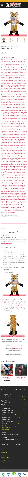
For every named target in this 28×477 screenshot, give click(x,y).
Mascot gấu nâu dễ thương (20, 378)
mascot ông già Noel (16, 147)
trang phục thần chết (17, 202)
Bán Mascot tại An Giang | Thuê (16, 61)
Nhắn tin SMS (24, 476)
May (25, 156)
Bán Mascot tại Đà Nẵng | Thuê (19, 66)
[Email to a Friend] (11, 216)
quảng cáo (12, 179)
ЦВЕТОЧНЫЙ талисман (6, 209)
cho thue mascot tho (20, 113)
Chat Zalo (8, 476)
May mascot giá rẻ (13, 46)
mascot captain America (15, 131)
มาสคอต (16, 210)
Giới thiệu (3, 449)
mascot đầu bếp (15, 136)
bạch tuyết (6, 61)
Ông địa (8, 172)
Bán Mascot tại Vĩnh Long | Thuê (15, 77)
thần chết (17, 190)
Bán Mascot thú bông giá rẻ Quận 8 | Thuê (10, 99)
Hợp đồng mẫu (4, 452)
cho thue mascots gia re (6, 115)
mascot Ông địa (8, 147)
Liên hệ (2, 462)
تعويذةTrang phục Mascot (19, 209)
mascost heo (23, 126)
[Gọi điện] (14, 474)
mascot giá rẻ (7, 139)
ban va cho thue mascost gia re (8, 107)
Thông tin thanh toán (5, 455)
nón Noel (20, 171)
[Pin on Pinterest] (14, 216)
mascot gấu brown (7, 137)
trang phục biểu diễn (11, 194)
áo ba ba (17, 59)
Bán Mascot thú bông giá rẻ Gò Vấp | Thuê (13, 82)
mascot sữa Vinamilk (5, 153)
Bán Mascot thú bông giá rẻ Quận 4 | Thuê (10, 94)
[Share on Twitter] (8, 216)
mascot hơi (6, 142)
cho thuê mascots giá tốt (18, 115)
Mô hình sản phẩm (10, 164)
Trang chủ (4, 46)
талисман (18, 207)
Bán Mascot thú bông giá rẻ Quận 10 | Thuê (13, 88)
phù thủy (19, 175)
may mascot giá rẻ (11, 158)
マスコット (23, 210)
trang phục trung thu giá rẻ (20, 206)
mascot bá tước (7, 129)
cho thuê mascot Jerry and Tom (8, 113)
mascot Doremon (8, 136)
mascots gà (21, 156)
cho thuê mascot (22, 112)
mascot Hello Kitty (14, 139)
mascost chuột (16, 126)
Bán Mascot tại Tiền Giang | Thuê (11, 75)
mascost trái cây (5, 128)
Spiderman (3, 190)
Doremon (3, 118)
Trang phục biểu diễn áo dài (10, 196)
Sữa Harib (12, 190)
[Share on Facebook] (5, 216)
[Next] (24, 23)
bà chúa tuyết (22, 59)
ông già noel (12, 172)
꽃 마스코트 (3, 212)
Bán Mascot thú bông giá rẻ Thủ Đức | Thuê (13, 104)
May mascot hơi (19, 421)
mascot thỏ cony (15, 155)
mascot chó (9, 132)
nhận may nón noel (13, 171)
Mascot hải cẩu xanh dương (7, 378)
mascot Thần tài (7, 155)
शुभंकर (6, 210)
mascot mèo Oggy (14, 142)
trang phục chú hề (7, 198)
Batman (22, 109)
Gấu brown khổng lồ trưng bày (19, 121)
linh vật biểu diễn (12, 124)
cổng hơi (9, 117)
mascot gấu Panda (16, 137)
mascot (10, 128)
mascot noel (12, 145)
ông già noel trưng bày (21, 172)
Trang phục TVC (4, 207)
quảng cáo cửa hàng (6, 243)
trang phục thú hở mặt (9, 206)
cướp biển (17, 117)
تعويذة (16, 209)
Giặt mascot (18, 427)
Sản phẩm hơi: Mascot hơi (18, 188)
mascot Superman (15, 153)
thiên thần (21, 190)
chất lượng (6, 112)
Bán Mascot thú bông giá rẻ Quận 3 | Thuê (17, 93)
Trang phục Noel (7, 201)
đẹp (19, 118)
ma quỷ (18, 124)
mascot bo (7, 131)
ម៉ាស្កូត (19, 210)
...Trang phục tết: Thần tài (8, 59)
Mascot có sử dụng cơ (17, 132)
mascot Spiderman (10, 150)
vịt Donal (14, 207)
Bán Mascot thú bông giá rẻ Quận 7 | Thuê (17, 97)
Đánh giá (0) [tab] (4, 228)
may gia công (4, 158)
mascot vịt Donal (14, 156)
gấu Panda (3, 123)
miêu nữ (6, 161)
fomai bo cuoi (18, 120)
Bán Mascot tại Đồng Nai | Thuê (8, 67)
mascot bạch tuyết (15, 129)
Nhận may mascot (20, 415)
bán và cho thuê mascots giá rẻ (13, 109)
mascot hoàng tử (8, 140)
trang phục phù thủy (16, 201)
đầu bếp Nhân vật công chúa (12, 118)
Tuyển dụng (3, 460)
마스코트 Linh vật (11, 212)
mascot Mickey (22, 142)
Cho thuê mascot (19, 418)
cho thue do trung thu (13, 112)
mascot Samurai (16, 148)
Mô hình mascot (12, 161)
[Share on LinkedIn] (16, 216)
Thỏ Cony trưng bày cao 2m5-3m (11, 191)
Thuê (8, 193)
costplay (13, 117)
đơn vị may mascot (10, 120)
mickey (2, 161)
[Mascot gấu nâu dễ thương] (21, 370)
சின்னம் (12, 210)
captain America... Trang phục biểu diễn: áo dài (11, 110)
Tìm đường (3, 476)
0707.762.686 (14, 345)
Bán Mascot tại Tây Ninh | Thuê (11, 74)
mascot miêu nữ (4, 144)
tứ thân (10, 207)
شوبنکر (2, 210)
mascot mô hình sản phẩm (15, 144)
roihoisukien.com (16, 348)
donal (21, 117)
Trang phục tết (9, 202)
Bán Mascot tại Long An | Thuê (17, 70)
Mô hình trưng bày (19, 164)
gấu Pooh (8, 123)
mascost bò (9, 126)
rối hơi (5, 185)
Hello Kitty (13, 123)
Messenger (19, 476)
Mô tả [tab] (2, 225)
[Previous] (3, 23)
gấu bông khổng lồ (9, 121)
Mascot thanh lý (19, 424)
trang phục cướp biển (16, 198)
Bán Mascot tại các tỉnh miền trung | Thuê (13, 64)
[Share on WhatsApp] (2, 216)
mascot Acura (16, 128)
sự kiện (7, 190)
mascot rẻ (10, 148)
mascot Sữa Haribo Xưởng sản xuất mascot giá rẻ (14, 152)
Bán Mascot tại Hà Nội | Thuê (13, 69)
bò (25, 109)
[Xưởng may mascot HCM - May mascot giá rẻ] (13, 5)
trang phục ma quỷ (10, 199)
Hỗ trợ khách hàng (5, 457)
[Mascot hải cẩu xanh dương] (7, 370)
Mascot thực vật (6, 156)
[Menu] (2, 5)
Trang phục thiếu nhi (12, 204)
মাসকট (9, 210)
